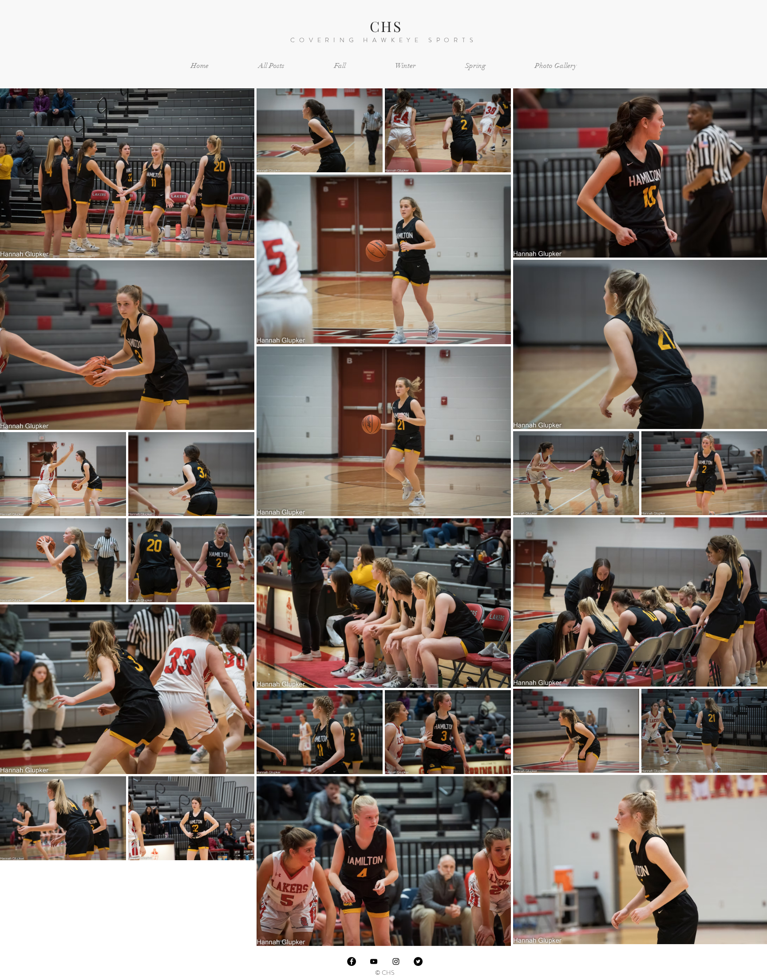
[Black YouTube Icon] (373, 961)
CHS (386, 26)
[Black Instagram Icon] (395, 961)
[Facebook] (351, 961)
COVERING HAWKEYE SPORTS (383, 40)
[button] (339, 66)
